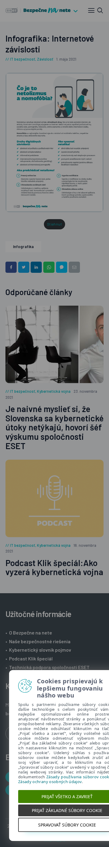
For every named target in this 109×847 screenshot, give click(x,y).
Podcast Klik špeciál (31, 658)
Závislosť (45, 59)
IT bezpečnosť (22, 59)
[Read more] (54, 344)
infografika (23, 246)
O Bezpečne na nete (30, 632)
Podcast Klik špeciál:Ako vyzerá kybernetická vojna (54, 567)
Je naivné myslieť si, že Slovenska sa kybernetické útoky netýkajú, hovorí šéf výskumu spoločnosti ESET (54, 427)
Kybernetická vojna (54, 391)
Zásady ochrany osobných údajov (50, 781)
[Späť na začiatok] (105, 843)
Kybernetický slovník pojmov (40, 650)
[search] (100, 10)
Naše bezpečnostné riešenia (40, 641)
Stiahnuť (54, 224)
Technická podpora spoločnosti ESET (49, 667)
